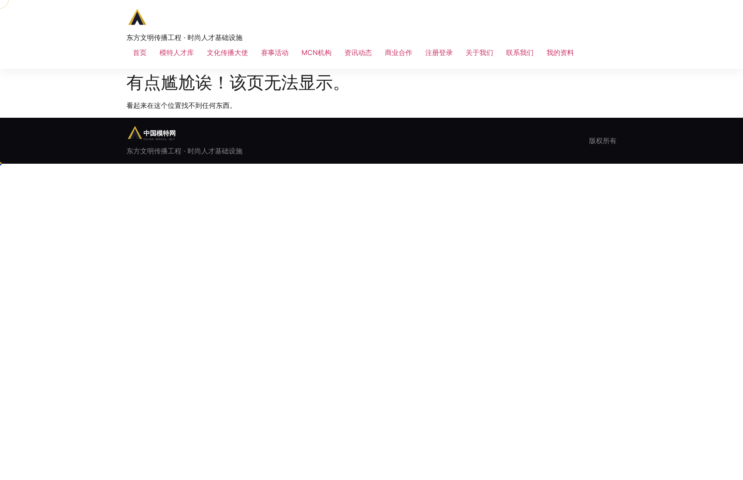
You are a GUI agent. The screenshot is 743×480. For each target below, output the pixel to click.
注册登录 (439, 52)
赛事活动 (275, 52)
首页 (140, 52)
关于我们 (479, 52)
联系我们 (520, 52)
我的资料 (560, 52)
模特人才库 (177, 52)
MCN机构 (316, 52)
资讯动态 (358, 52)
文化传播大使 (227, 52)
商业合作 (398, 52)
